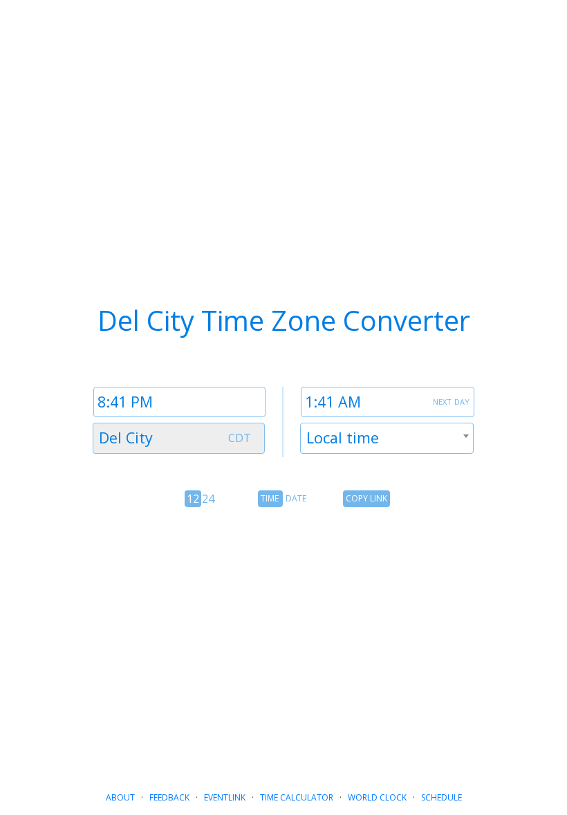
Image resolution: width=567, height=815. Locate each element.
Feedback (169, 797)
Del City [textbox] (126, 438)
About (120, 797)
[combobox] (179, 438)
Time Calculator (296, 797)
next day (451, 400)
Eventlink (224, 797)
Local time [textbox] (342, 438)
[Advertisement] (283, 635)
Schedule (441, 797)
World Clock (377, 797)
